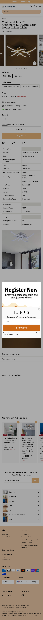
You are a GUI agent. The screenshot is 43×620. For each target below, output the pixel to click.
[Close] (39, 309)
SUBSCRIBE (22, 328)
